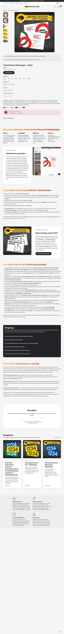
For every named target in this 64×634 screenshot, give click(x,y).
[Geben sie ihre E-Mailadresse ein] (42, 418)
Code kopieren (20, 113)
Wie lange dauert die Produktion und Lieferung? (14, 346)
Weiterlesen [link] (7, 485)
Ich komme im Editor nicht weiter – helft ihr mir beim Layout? (17, 353)
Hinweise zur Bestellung (8, 118)
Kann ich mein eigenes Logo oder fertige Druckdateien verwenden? (19, 336)
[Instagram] (59, 3)
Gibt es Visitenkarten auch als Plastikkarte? (14, 339)
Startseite (4, 10)
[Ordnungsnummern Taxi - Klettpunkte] (32, 449)
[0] (60, 6)
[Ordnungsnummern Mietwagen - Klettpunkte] (52, 449)
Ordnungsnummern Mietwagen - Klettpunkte (51, 465)
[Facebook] (57, 3)
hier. (45, 331)
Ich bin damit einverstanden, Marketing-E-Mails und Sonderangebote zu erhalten (32, 422)
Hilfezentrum (12, 3)
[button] (43, 253)
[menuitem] (5, 3)
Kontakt (17, 3)
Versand (21, 3)
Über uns (4, 3)
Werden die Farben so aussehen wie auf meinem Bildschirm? (17, 350)
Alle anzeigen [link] (57, 437)
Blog (8, 3)
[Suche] (55, 6)
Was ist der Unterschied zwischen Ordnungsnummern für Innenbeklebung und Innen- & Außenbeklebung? (11, 469)
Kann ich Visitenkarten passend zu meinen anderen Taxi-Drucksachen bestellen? (21, 343)
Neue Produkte (26, 3)
